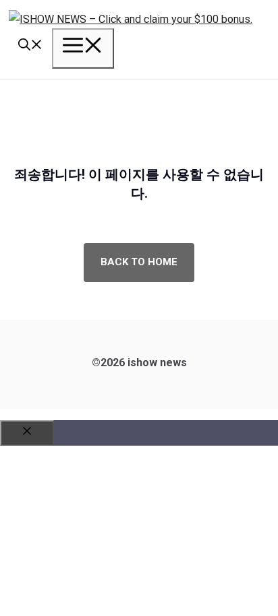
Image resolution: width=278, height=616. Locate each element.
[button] (30, 46)
